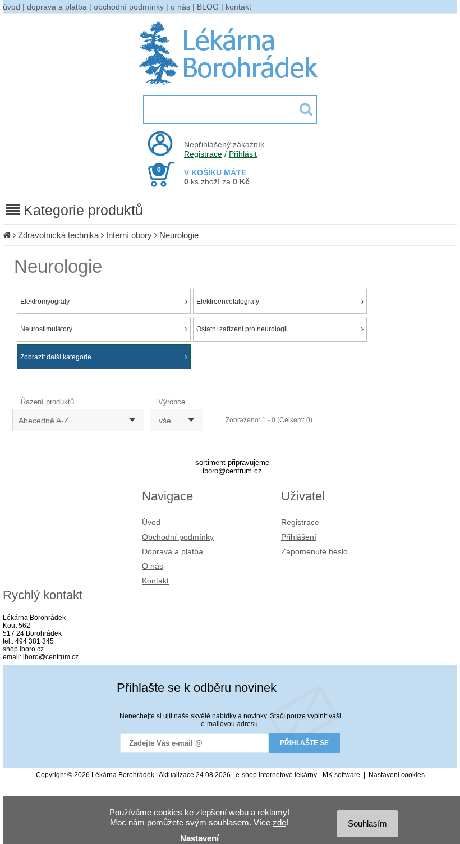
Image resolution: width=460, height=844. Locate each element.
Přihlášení (298, 536)
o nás (180, 6)
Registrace (203, 153)
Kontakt (155, 580)
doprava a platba (57, 6)
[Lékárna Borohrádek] (230, 85)
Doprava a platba (172, 551)
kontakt (238, 6)
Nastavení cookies (397, 775)
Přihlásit (243, 153)
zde (279, 822)
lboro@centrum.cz (232, 471)
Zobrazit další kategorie (55, 357)
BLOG (208, 6)
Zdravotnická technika (58, 235)
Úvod (151, 522)
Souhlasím (367, 823)
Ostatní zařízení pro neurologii (242, 329)
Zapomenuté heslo (314, 551)
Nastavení (199, 838)
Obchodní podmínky (178, 536)
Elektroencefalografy (227, 301)
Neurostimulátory (46, 329)
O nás (152, 566)
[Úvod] (7, 235)
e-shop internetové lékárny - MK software (298, 775)
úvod (11, 6)
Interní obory (129, 235)
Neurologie (179, 235)
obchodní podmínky (129, 6)
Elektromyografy (45, 301)
